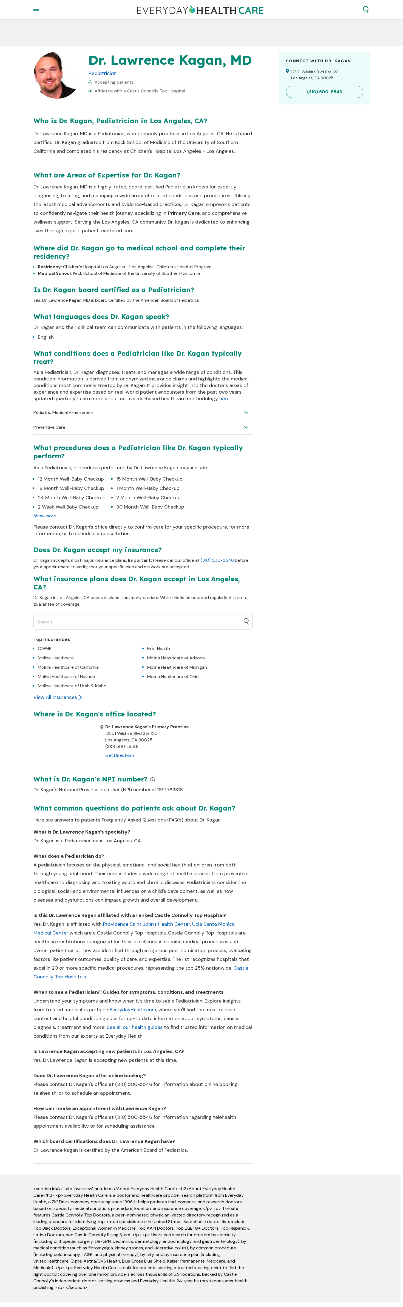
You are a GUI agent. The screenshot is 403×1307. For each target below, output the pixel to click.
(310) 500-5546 (217, 560)
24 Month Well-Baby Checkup (72, 497)
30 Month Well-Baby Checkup (150, 507)
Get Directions (120, 755)
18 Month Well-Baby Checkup (71, 488)
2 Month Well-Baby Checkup (148, 497)
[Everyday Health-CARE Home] (200, 9)
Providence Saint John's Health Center (146, 924)
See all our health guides (135, 1027)
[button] (366, 9)
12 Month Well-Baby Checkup (71, 479)
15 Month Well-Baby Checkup (149, 479)
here (224, 398)
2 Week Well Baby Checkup (68, 507)
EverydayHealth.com (133, 1009)
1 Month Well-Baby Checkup (148, 488)
